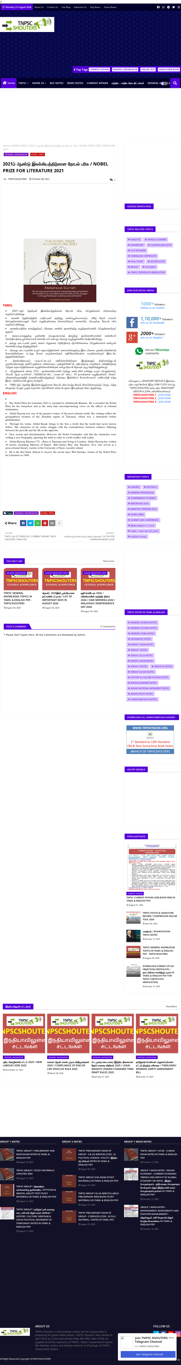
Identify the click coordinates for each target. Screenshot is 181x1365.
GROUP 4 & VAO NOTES (142, 671)
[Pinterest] (45, 523)
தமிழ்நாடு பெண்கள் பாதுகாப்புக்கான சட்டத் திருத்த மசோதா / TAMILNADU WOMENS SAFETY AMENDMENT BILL (156, 1067)
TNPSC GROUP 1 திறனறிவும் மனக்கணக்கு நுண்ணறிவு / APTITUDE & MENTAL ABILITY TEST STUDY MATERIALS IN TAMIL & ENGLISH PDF (36, 1191)
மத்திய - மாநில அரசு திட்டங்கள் (128, 83)
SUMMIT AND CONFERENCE (145, 519)
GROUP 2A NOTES (163, 666)
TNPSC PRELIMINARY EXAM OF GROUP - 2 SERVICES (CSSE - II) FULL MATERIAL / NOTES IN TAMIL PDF (97, 1216)
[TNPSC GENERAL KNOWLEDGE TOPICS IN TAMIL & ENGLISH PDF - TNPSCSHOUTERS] (133, 952)
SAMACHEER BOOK (169, 69)
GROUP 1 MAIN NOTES (142, 644)
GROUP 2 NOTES (139, 666)
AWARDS (135, 487)
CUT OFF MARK (138, 250)
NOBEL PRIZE (19, 145)
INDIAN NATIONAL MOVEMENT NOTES (150, 688)
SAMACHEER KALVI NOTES (144, 699)
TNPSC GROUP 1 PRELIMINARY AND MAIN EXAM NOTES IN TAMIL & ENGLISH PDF (35, 1154)
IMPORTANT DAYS (140, 503)
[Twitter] (30, 523)
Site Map (66, 7)
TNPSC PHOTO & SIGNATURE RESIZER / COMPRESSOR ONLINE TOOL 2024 (160, 916)
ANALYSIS (136, 239)
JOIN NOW (165, 394)
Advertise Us (80, 7)
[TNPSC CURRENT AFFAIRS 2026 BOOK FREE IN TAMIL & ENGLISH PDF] (151, 867)
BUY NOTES (56, 83)
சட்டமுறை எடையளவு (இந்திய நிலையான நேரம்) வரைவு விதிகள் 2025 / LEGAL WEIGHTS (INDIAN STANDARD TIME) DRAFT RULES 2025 (113, 1067)
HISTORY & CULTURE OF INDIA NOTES (149, 677)
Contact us (53, 7)
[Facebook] (23, 523)
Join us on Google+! (152, 337)
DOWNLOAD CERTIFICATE (143, 255)
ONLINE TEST (148, 69)
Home (11, 83)
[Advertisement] (117, 39)
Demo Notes (110, 7)
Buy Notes (95, 7)
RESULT (134, 266)
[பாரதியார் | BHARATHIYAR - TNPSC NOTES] (133, 936)
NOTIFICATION (157, 261)
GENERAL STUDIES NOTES (144, 628)
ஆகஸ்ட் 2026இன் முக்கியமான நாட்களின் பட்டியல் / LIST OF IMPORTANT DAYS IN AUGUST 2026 (58, 598)
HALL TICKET (137, 261)
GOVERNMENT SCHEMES (143, 498)
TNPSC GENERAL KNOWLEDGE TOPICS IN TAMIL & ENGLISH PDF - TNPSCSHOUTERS (18, 598)
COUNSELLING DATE (161, 245)
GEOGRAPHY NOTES (141, 639)
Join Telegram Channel (149, 1354)
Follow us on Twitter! (153, 307)
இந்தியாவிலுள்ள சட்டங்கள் (142, 525)
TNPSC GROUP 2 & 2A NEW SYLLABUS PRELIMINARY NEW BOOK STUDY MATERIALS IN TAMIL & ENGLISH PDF (98, 1197)
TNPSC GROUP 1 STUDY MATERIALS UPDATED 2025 (35, 1172)
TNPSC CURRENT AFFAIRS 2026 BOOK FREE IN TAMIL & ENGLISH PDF (150, 899)
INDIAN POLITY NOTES (142, 693)
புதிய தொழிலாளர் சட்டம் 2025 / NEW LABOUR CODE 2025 (22, 1063)
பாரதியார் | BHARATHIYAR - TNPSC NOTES (157, 933)
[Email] (52, 523)
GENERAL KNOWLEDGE (125, 69)
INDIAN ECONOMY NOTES (144, 682)
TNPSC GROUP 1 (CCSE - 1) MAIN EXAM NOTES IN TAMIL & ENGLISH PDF (158, 1154)
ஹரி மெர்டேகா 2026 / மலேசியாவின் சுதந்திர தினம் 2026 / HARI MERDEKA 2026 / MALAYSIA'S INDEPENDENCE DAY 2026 (98, 599)
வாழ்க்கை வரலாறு (138, 536)
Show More (171, 1006)
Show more (108, 561)
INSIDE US (38, 83)
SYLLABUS (150, 266)
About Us (39, 7)
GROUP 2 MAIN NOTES (142, 660)
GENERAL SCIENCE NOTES (144, 622)
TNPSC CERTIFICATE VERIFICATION (148, 272)
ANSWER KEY (137, 245)
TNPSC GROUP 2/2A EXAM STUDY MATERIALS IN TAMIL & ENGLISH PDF (98, 1179)
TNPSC (22, 83)
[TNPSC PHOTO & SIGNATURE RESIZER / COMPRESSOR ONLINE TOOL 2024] (133, 917)
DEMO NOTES (75, 83)
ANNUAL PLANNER (157, 239)
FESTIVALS (152, 487)
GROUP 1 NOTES (139, 649)
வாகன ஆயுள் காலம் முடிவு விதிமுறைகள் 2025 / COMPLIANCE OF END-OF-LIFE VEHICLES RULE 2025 (68, 1065)
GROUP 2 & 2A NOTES (142, 655)
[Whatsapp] (37, 523)
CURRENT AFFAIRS (99, 69)
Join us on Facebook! (153, 322)
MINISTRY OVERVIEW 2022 (144, 509)
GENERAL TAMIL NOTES (142, 633)
